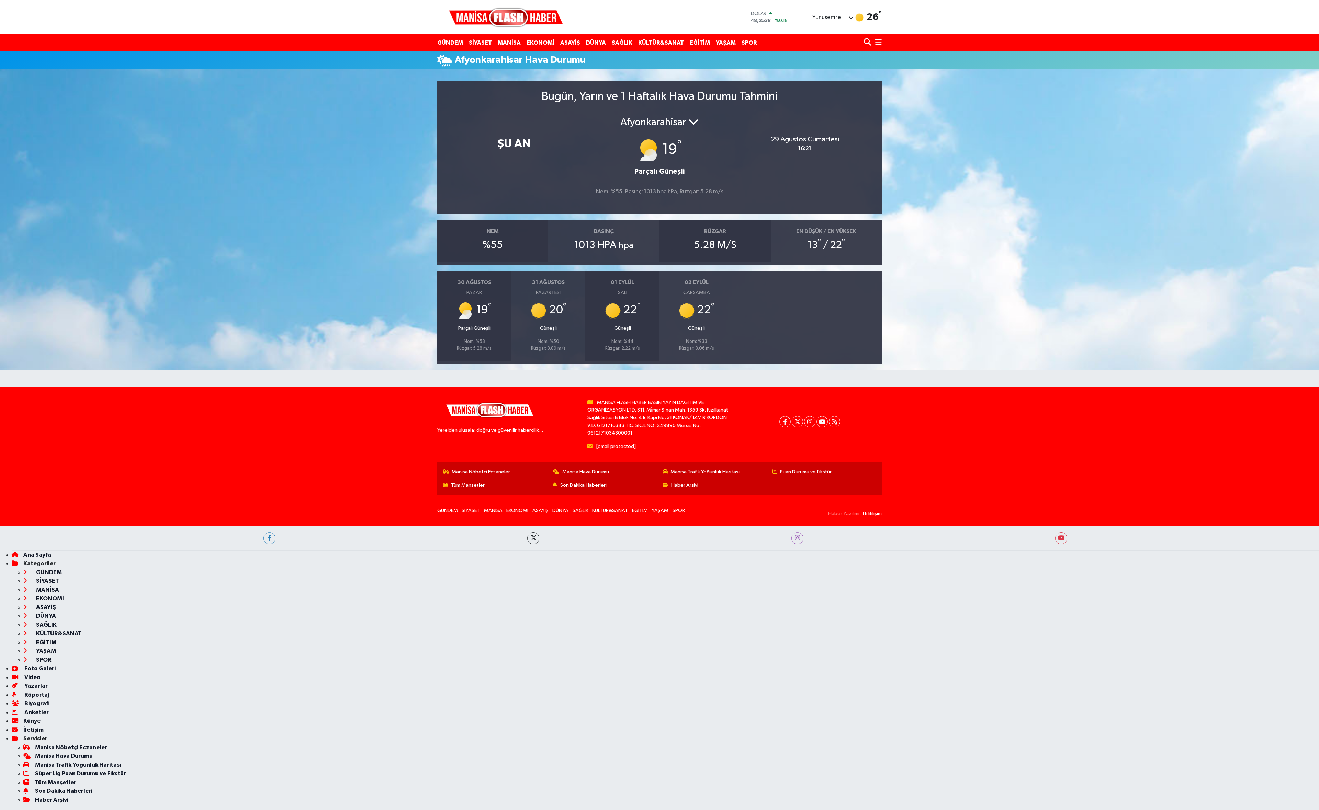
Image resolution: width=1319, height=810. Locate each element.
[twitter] (533, 538)
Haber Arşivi (684, 485)
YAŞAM (726, 43)
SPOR (749, 43)
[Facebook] (785, 421)
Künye (32, 721)
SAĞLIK (622, 43)
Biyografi (36, 703)
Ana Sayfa (37, 555)
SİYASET (480, 43)
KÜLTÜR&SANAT (661, 43)
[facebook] (269, 538)
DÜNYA (596, 43)
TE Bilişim (872, 513)
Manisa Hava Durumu (585, 471)
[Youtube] (822, 421)
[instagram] (797, 538)
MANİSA (509, 43)
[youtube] (1061, 538)
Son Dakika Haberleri (583, 485)
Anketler (36, 712)
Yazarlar (35, 686)
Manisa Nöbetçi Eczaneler (481, 471)
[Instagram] (809, 421)
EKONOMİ (540, 43)
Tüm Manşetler (468, 485)
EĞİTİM (700, 43)
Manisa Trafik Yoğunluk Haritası (705, 471)
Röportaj (36, 695)
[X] (797, 421)
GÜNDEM (450, 43)
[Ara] (868, 42)
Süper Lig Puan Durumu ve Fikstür (80, 773)
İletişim (33, 730)
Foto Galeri (39, 668)
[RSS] (834, 421)
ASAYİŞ (570, 43)
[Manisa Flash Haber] (506, 17)
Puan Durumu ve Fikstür (806, 471)
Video (32, 677)
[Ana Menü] (877, 42)
